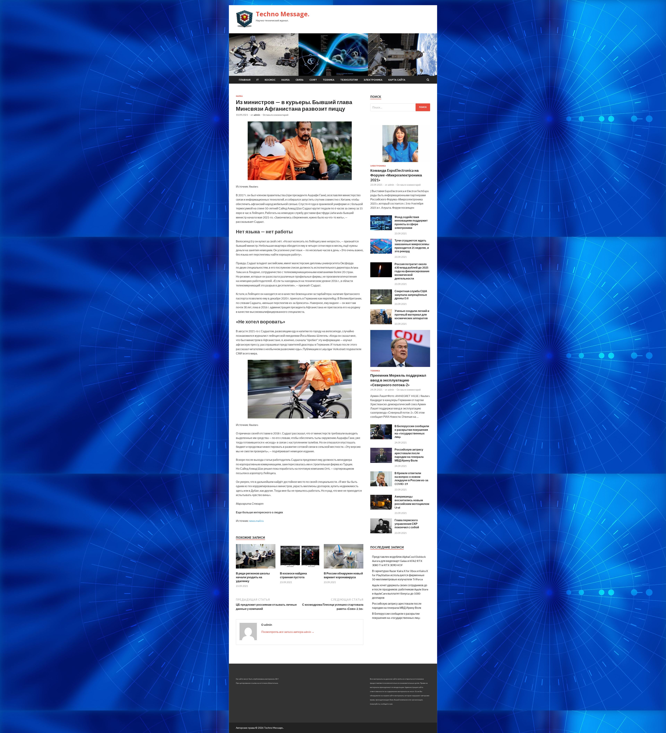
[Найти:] (400, 107)
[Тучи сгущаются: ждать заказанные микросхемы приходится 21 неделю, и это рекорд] (381, 252)
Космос (270, 79)
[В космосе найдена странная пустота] (299, 569)
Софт (313, 79)
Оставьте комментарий (275, 114)
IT (257, 79)
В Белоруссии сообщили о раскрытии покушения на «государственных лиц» (412, 431)
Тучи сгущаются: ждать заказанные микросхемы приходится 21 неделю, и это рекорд (412, 246)
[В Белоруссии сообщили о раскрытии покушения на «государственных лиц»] (381, 438)
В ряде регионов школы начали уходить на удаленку (253, 577)
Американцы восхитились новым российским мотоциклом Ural (412, 502)
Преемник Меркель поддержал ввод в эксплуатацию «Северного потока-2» (398, 380)
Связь (300, 79)
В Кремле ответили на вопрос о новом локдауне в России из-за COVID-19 (411, 478)
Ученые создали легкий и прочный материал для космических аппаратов (412, 314)
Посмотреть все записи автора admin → (287, 631)
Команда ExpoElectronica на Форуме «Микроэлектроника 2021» (396, 175)
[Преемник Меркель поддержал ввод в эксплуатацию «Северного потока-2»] (400, 367)
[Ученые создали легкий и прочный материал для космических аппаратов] (381, 323)
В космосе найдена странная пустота (293, 575)
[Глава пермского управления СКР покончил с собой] (381, 532)
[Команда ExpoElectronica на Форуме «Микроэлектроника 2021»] (400, 162)
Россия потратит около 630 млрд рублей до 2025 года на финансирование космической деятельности (412, 271)
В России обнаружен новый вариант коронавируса (343, 575)
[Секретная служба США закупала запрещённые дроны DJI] (381, 303)
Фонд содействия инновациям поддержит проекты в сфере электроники (411, 222)
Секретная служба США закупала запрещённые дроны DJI (411, 294)
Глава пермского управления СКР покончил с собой (407, 523)
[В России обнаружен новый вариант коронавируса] (343, 569)
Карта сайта (396, 79)
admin (257, 114)
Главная (244, 79)
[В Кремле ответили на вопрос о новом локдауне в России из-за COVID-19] (381, 485)
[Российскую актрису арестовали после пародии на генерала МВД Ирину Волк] (381, 461)
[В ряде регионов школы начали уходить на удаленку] (255, 569)
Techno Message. (282, 14)
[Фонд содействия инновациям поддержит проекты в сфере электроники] (381, 229)
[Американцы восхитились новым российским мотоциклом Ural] (381, 508)
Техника (328, 79)
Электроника (373, 79)
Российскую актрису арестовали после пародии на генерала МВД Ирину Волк (409, 455)
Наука (285, 79)
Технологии (349, 79)
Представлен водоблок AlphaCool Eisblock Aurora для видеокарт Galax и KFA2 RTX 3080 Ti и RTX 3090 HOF (399, 561)
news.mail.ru (256, 520)
